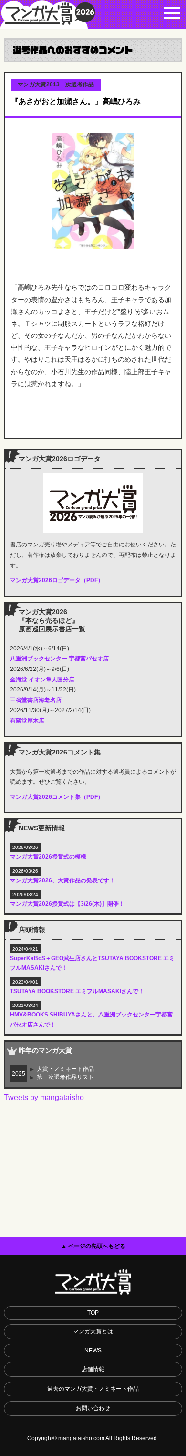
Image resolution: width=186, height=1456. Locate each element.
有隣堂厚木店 (27, 720)
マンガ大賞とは (93, 1331)
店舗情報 (93, 1369)
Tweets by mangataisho (44, 1097)
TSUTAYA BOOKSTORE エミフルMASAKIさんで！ (77, 991)
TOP (93, 1312)
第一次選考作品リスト (65, 1077)
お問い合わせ (93, 1408)
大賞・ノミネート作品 (65, 1069)
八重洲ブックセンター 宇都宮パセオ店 (59, 658)
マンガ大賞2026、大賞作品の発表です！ (62, 880)
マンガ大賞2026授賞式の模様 (48, 856)
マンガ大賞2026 (47, 14)
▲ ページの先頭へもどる (93, 1246)
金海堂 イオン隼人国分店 (42, 679)
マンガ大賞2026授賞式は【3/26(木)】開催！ (67, 904)
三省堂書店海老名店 (36, 700)
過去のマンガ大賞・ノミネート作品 (93, 1388)
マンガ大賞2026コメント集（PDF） (56, 797)
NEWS (93, 1350)
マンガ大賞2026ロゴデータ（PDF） (56, 580)
